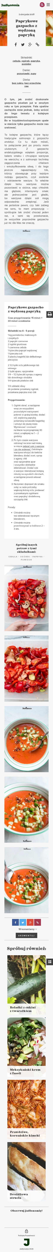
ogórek (25, 61)
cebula (16, 61)
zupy (33, 73)
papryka (35, 61)
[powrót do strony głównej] (10, 9)
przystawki (23, 73)
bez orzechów (32, 83)
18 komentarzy (26, 929)
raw (26, 86)
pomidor (26, 64)
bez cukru (17, 83)
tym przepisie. (23, 106)
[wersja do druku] (49, 314)
